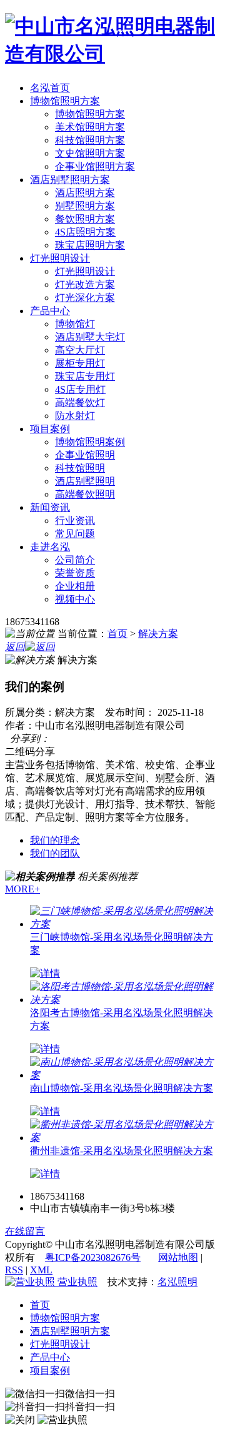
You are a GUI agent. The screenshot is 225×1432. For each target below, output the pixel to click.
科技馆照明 (80, 468)
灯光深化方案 (85, 297)
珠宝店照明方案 (90, 245)
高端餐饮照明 (85, 494)
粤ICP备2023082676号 (93, 1257)
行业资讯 (75, 520)
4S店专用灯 (80, 389)
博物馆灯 (75, 323)
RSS (14, 1270)
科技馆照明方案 (90, 140)
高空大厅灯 (80, 350)
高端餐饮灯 (80, 402)
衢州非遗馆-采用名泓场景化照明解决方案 (121, 1150)
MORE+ (22, 889)
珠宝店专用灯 (85, 376)
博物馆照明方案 (65, 101)
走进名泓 (50, 546)
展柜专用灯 (80, 363)
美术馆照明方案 (90, 127)
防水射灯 (75, 415)
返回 (15, 646)
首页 (118, 633)
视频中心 (75, 599)
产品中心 (50, 310)
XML (41, 1270)
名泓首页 (50, 87)
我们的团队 (55, 853)
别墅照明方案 (85, 205)
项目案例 (50, 428)
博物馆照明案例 (90, 442)
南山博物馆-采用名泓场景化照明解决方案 (121, 1088)
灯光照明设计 (60, 258)
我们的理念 (55, 840)
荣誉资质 (75, 573)
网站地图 (178, 1257)
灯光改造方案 (85, 284)
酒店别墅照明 (85, 481)
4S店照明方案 (85, 232)
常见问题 (75, 533)
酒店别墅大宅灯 (90, 337)
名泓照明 (178, 1281)
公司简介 (75, 560)
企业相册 (75, 586)
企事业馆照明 (85, 455)
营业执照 (76, 1281)
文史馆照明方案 (90, 153)
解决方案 (158, 633)
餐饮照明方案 (85, 219)
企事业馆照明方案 (95, 166)
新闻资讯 (50, 507)
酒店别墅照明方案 (70, 179)
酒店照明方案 (85, 192)
